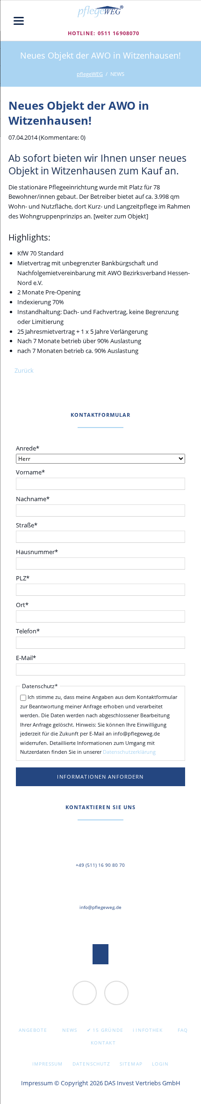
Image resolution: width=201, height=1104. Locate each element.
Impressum (47, 1063)
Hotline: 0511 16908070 (104, 33)
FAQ (183, 1030)
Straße (29, 524)
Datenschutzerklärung (129, 751)
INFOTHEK (149, 1030)
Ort (29, 604)
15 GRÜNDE (108, 1030)
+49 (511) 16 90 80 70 (100, 865)
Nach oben (101, 954)
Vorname (30, 471)
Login (160, 1063)
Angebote (33, 1030)
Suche (185, 20)
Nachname (33, 498)
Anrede (29, 447)
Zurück (24, 370)
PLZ (29, 577)
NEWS (69, 1030)
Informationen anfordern (100, 776)
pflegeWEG (90, 73)
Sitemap (131, 1063)
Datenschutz (91, 1063)
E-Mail (29, 657)
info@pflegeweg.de (100, 907)
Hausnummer (37, 551)
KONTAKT (103, 1042)
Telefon (29, 630)
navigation (18, 21)
